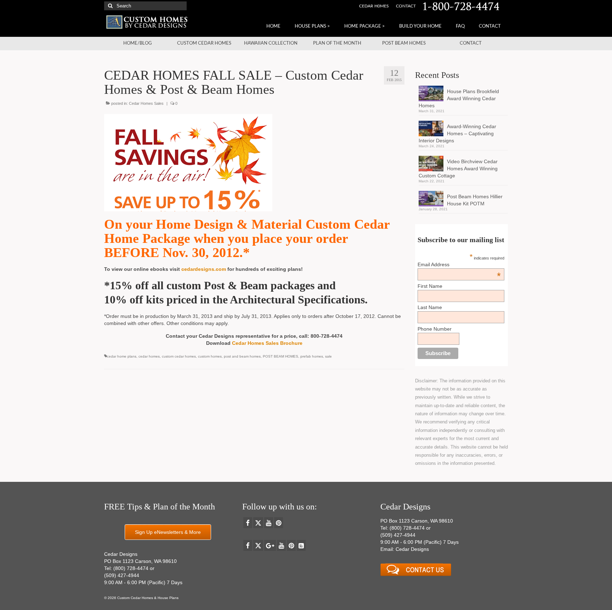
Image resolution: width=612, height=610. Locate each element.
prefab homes (311, 356)
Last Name (430, 307)
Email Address (459, 264)
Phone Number (435, 329)
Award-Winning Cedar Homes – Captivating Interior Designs (457, 133)
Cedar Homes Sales (146, 103)
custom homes (210, 356)
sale (328, 356)
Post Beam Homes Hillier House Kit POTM (475, 200)
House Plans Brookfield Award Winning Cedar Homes (459, 98)
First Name (430, 286)
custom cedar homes (179, 356)
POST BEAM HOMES (280, 356)
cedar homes (149, 356)
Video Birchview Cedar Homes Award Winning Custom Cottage (458, 168)
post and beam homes (242, 356)
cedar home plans (121, 356)
